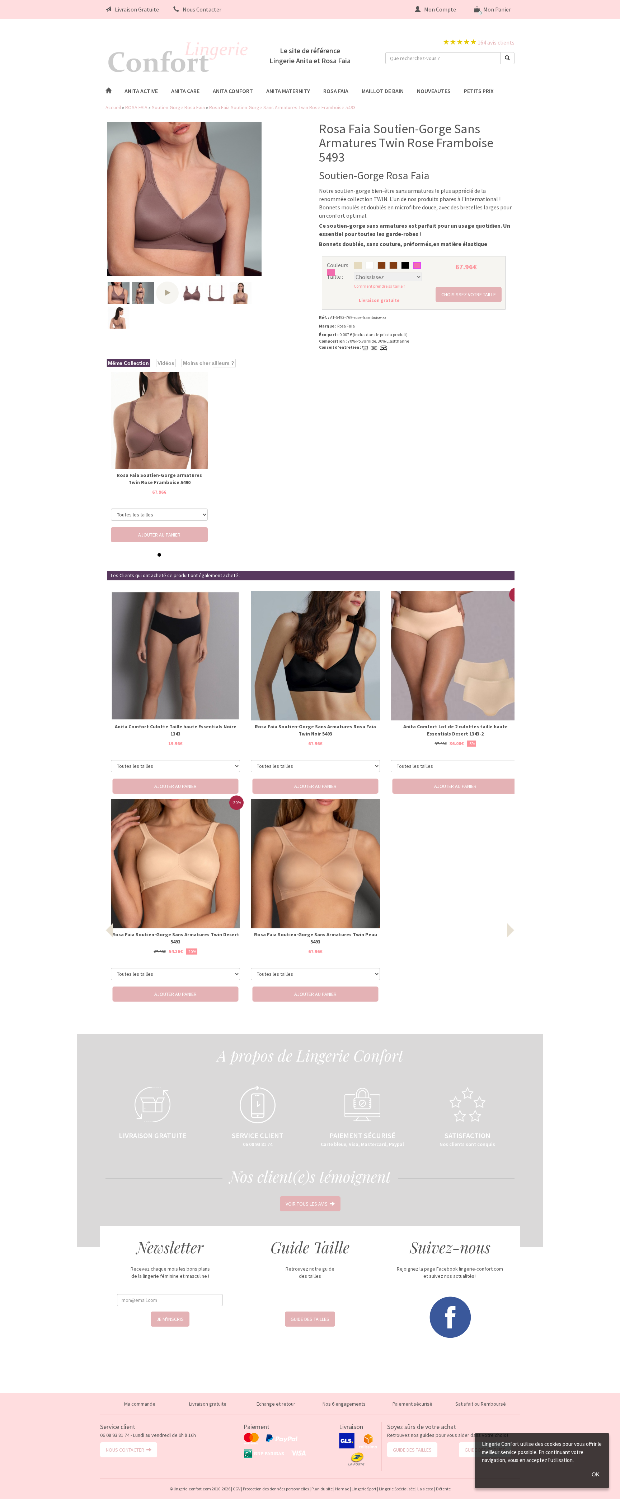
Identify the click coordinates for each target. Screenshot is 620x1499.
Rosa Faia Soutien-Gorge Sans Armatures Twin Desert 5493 (175, 938)
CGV (236, 1488)
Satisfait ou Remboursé (480, 1404)
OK (596, 1474)
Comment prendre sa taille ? (379, 286)
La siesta (425, 1488)
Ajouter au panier (159, 535)
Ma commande (139, 1404)
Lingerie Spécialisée (397, 1488)
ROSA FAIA (335, 90)
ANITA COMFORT (233, 90)
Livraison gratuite (207, 1404)
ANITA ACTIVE (141, 90)
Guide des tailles (310, 1319)
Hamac (342, 1488)
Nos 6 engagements (344, 1404)
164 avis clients (495, 42)
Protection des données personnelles (276, 1488)
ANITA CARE (185, 90)
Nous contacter (126, 1450)
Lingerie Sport (364, 1488)
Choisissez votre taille (468, 294)
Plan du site (322, 1488)
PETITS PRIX (479, 90)
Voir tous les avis (308, 1204)
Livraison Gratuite (137, 9)
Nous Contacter (202, 9)
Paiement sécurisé (412, 1404)
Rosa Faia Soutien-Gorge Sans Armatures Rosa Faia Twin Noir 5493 (315, 730)
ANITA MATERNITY (288, 90)
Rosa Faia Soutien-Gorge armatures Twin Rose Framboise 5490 (159, 479)
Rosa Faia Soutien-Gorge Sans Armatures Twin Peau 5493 (315, 938)
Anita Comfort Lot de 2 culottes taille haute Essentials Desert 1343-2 (455, 730)
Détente (443, 1488)
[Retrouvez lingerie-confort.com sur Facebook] (450, 1316)
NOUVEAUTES (434, 90)
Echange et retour (276, 1404)
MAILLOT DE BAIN (383, 90)
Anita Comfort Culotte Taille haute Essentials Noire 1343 (175, 730)
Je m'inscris (170, 1319)
